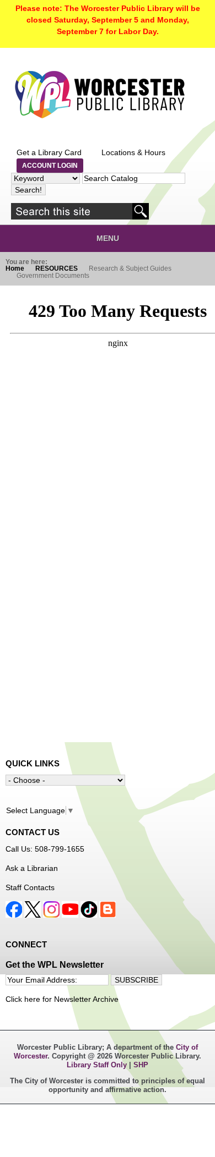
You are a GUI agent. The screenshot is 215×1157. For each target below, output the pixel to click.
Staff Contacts (30, 887)
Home (15, 268)
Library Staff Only (98, 1065)
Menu (107, 238)
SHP (140, 1065)
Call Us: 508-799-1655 (45, 849)
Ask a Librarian (32, 868)
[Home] (99, 94)
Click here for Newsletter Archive (62, 999)
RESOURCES (56, 268)
